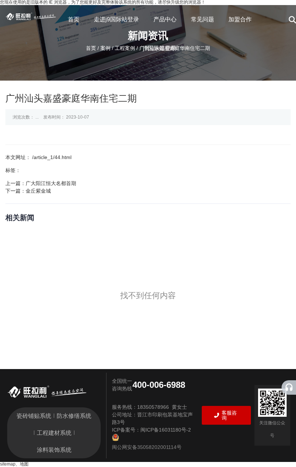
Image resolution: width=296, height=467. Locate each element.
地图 (24, 464)
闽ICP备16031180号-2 (165, 430)
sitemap (8, 464)
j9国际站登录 (160, 48)
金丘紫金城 (38, 191)
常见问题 (202, 19)
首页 (73, 19)
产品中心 (165, 19)
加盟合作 (240, 19)
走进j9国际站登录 (116, 19)
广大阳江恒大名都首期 (51, 183)
